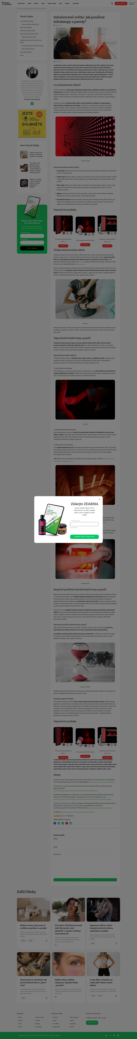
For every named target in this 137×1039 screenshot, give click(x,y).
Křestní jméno (74, 527)
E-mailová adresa (75, 520)
